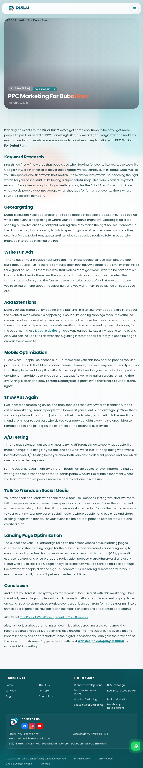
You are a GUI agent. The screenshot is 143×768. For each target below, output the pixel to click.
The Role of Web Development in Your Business (54, 617)
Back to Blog (23, 88)
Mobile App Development (115, 706)
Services (11, 690)
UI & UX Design (116, 685)
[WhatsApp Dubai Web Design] (135, 746)
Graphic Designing (85, 699)
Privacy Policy (82, 758)
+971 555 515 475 (28, 733)
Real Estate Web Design (122, 690)
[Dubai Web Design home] (19, 8)
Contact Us (46, 696)
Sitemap (45, 763)
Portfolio (44, 690)
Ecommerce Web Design (85, 691)
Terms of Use (105, 758)
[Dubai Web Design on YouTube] (40, 726)
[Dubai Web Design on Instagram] (32, 726)
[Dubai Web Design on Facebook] (24, 726)
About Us (44, 685)
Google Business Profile (19, 763)
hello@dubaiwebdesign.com (34, 738)
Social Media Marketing (88, 705)
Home (9, 685)
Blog (8, 696)
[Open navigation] (135, 8)
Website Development (88, 685)
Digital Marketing (117, 699)
